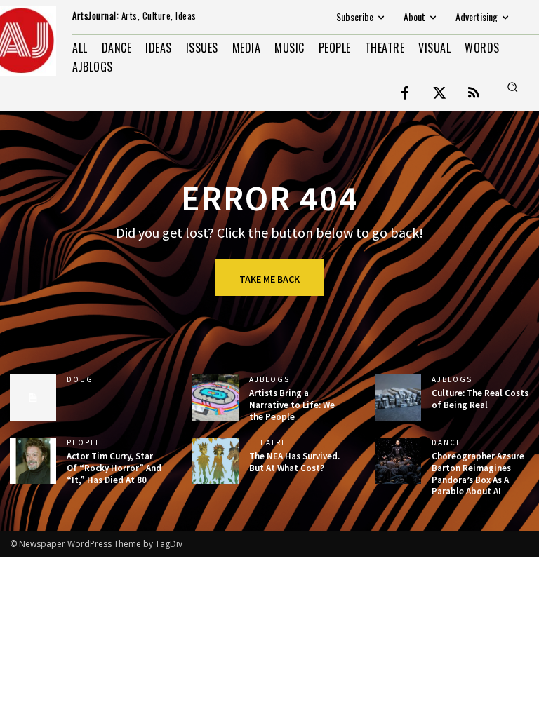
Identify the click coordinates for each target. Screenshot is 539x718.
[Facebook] (405, 94)
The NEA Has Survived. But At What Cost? (294, 462)
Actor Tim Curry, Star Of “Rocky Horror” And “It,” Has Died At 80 (114, 468)
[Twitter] (439, 94)
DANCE (447, 443)
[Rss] (473, 94)
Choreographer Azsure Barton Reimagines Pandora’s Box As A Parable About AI (478, 474)
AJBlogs (269, 380)
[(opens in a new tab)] (33, 461)
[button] (512, 87)
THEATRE (268, 443)
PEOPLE (84, 443)
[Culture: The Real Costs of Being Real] (398, 397)
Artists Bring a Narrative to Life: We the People (292, 405)
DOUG (80, 380)
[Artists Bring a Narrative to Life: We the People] (215, 397)
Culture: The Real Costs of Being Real (480, 399)
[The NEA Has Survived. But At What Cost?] (215, 461)
